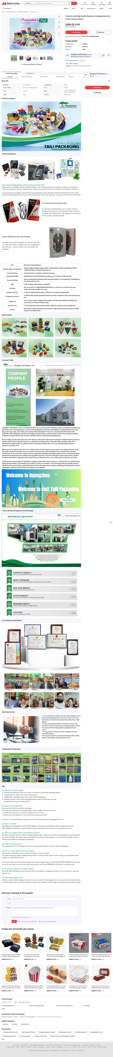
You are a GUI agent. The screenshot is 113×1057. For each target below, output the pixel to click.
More (3, 1039)
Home (3, 11)
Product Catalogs (25, 1002)
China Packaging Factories (28, 1032)
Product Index (85, 1045)
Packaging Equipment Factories (47, 1032)
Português (29, 1047)
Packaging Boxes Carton (96, 1032)
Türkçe (88, 1047)
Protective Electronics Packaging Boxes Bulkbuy (62, 1036)
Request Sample (94, 36)
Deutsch (53, 1047)
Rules (110, 8)
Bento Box (5, 1024)
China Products (24, 1045)
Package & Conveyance (22, 11)
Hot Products (16, 1045)
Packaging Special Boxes (9, 1036)
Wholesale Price (58, 1045)
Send (14, 921)
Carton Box (15, 1024)
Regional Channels (76, 1045)
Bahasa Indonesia (102, 1047)
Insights (98, 1045)
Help (82, 8)
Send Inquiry (76, 32)
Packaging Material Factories (10, 1032)
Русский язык (42, 1047)
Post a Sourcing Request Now (47, 921)
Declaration (73, 1050)
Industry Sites (67, 1045)
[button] (76, 76)
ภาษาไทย (83, 1047)
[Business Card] (109, 80)
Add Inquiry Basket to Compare (32, 64)
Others (3, 1008)
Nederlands (59, 1047)
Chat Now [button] (101, 32)
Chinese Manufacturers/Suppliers (36, 1045)
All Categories (7, 8)
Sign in (109, 4)
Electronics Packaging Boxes (36, 1005)
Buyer (73, 8)
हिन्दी (79, 1047)
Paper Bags (87, 1005)
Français (35, 1047)
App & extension (91, 8)
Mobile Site (92, 1045)
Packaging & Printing (11, 11)
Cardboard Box (25, 1024)
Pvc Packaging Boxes (24, 1036)
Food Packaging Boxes (7, 1005)
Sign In (68, 66)
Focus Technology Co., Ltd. (46, 1050)
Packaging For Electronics (40, 1036)
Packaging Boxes (33, 11)
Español (23, 1047)
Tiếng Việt (94, 1047)
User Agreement (65, 1050)
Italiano (48, 1047)
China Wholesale (50, 1045)
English (18, 1047)
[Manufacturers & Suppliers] (11, 3)
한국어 (69, 1047)
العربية (65, 1047)
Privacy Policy (81, 1050)
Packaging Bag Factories (64, 1032)
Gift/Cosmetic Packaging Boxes (64, 1005)
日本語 (74, 1047)
